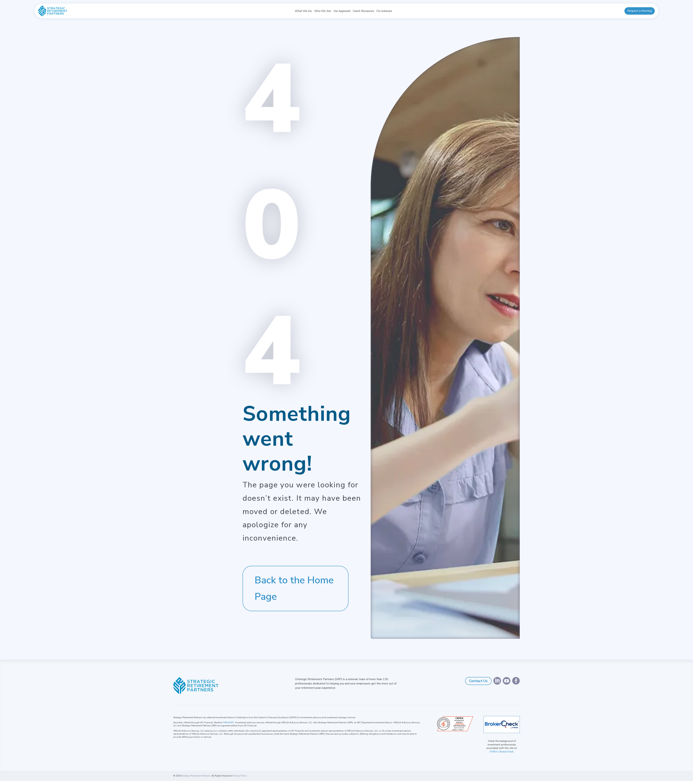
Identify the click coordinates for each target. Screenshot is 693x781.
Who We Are (322, 11)
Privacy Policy (240, 775)
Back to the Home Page (294, 588)
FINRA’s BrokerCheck (501, 751)
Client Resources (363, 11)
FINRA (226, 722)
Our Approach (342, 11)
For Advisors (384, 11)
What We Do (303, 11)
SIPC (232, 722)
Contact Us (478, 680)
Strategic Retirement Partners (195, 775)
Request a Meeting (639, 11)
